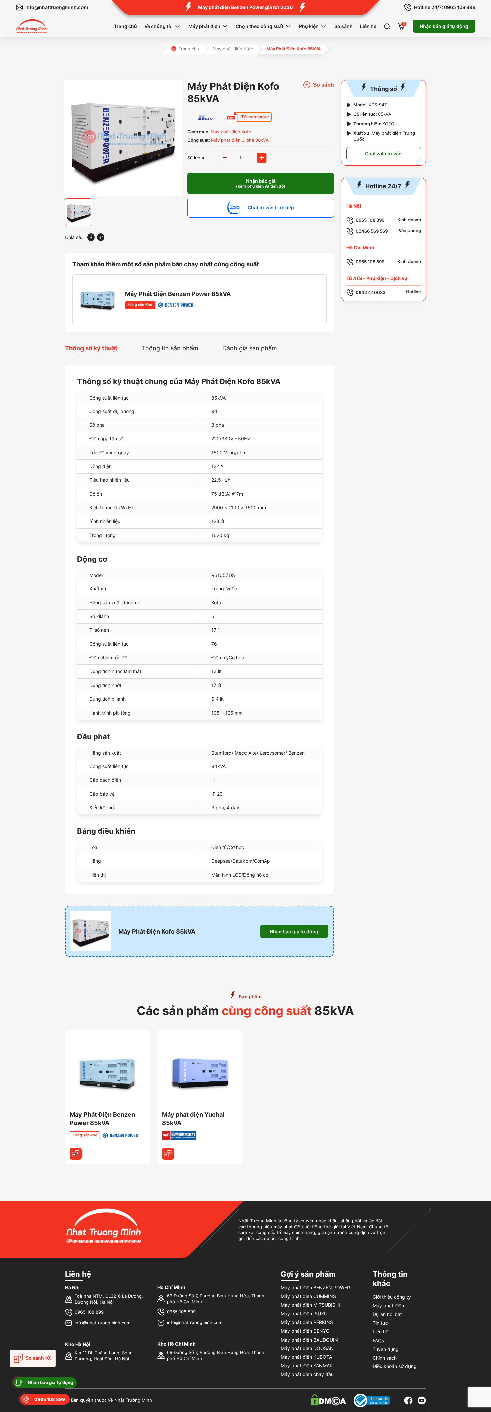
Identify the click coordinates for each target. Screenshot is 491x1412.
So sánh (343, 26)
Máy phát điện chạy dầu (307, 1374)
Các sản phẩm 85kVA (245, 1010)
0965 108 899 (89, 1312)
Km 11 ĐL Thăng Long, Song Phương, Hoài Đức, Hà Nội (104, 1355)
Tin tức (380, 1323)
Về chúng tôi (158, 26)
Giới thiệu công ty (392, 1297)
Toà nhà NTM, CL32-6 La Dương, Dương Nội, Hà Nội (109, 1299)
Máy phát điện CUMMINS (308, 1296)
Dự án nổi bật (387, 1314)
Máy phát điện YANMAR (307, 1365)
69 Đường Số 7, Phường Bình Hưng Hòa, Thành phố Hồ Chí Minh (215, 1298)
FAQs (378, 1340)
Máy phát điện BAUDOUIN (309, 1340)
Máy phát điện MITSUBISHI (310, 1305)
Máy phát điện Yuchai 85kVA (193, 1118)
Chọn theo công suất (259, 26)
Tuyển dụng (386, 1349)
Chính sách (385, 1358)
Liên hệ (368, 26)
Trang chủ (125, 26)
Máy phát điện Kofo (233, 48)
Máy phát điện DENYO (305, 1331)
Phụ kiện (309, 26)
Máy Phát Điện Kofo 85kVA (156, 931)
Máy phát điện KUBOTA (306, 1357)
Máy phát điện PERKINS (307, 1322)
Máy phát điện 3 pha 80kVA (240, 140)
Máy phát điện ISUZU (304, 1313)
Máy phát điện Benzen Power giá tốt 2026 (245, 7)
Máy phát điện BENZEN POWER (315, 1287)
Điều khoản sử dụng (395, 1366)
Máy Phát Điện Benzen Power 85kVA (178, 293)
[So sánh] (76, 1154)
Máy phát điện (204, 26)
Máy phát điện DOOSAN (307, 1348)
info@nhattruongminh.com (102, 1322)
